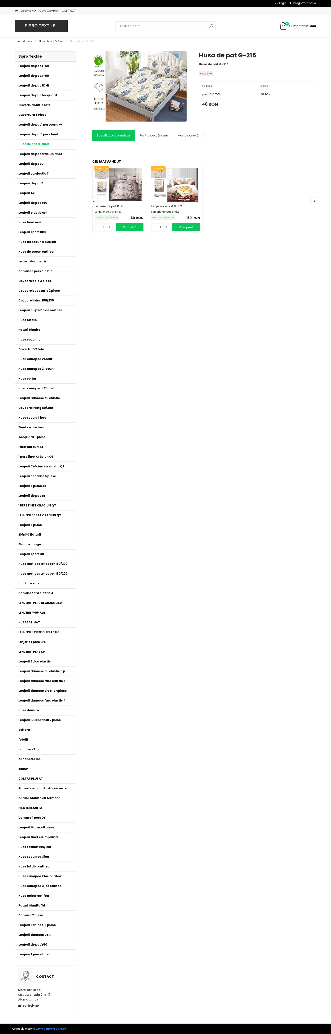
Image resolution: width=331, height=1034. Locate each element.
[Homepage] (16, 11)
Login (282, 3)
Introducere (25, 41)
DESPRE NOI (28, 11)
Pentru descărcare (153, 135)
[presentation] (94, 201)
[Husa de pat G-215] (139, 86)
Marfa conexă (191, 135)
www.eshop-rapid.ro (51, 1029)
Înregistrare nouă (304, 3)
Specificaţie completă (113, 135)
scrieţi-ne (31, 1005)
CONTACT (69, 11)
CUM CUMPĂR (49, 11)
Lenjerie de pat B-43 (110, 206)
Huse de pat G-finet (51, 41)
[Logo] (41, 26)
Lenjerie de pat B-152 (166, 206)
